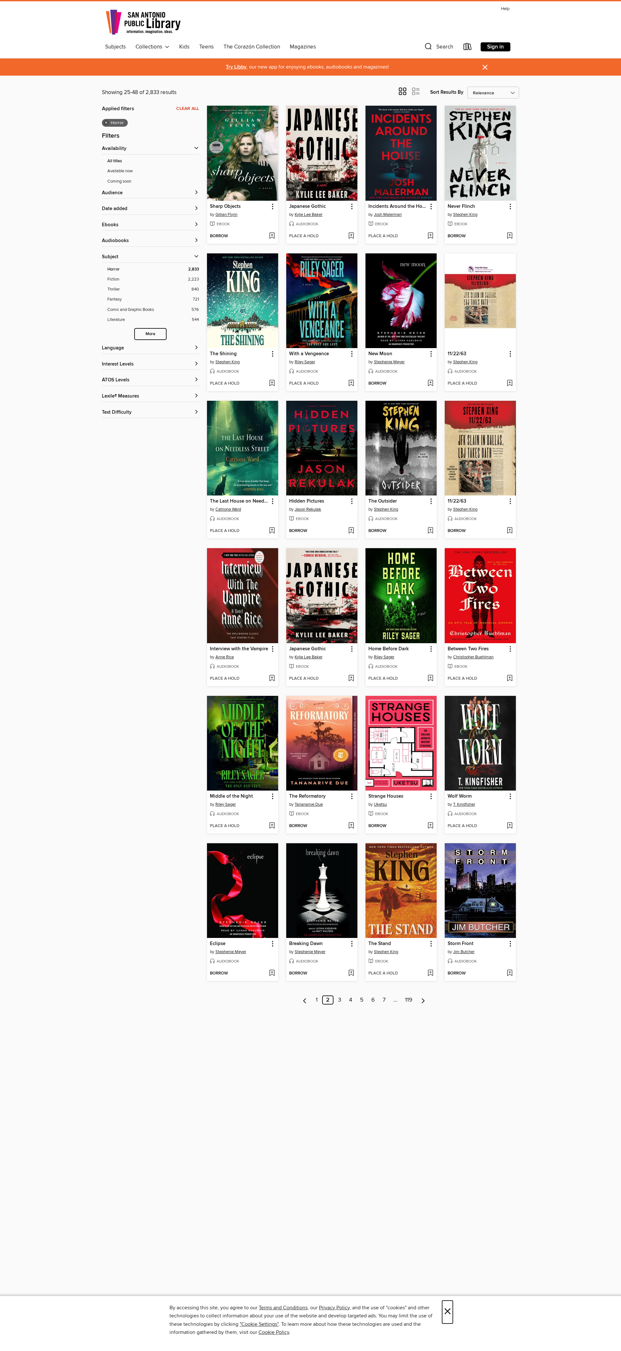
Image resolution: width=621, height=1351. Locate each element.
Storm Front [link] (461, 944)
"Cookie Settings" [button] (259, 1324)
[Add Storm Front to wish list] (510, 973)
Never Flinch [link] (461, 206)
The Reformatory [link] (307, 796)
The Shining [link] (223, 354)
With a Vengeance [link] (309, 354)
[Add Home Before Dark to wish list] (430, 679)
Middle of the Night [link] (231, 796)
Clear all (187, 109)
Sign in (495, 46)
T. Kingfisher (464, 804)
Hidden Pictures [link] (306, 501)
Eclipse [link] (217, 944)
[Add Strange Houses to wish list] (430, 826)
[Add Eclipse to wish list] (272, 973)
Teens (206, 46)
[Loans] (467, 48)
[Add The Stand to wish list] (430, 973)
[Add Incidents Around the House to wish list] (430, 236)
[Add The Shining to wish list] (272, 383)
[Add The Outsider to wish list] (430, 531)
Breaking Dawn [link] (306, 944)
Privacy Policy (334, 1307)
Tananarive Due (309, 804)
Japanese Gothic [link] (307, 206)
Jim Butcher (463, 951)
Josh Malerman (388, 214)
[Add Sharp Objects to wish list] (272, 236)
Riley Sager (305, 362)
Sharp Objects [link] (225, 206)
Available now (120, 171)
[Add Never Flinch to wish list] (510, 236)
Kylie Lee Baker (308, 214)
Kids (184, 46)
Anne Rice (224, 657)
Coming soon (119, 181)
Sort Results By (446, 92)
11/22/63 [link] (457, 354)
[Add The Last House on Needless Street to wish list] (272, 531)
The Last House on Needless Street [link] (239, 501)
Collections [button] (150, 46)
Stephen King (465, 214)
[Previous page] (305, 1000)
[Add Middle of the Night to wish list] (272, 826)
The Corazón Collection (251, 46)
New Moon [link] (380, 354)
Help (505, 8)
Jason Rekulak (308, 509)
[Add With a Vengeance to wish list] (351, 383)
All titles (114, 161)
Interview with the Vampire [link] (239, 649)
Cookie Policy (273, 1332)
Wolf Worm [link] (460, 796)
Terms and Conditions (283, 1307)
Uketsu (380, 804)
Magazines (303, 46)
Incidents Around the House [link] (398, 206)
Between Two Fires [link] (468, 649)
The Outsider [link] (382, 501)
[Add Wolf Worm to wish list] (510, 826)
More (150, 334)
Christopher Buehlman (473, 657)
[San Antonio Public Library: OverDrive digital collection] (143, 22)
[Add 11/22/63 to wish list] (510, 383)
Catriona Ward (228, 509)
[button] (438, 48)
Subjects (115, 46)
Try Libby (236, 67)
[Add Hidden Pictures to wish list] (351, 531)
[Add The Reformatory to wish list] (351, 826)
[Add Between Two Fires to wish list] (510, 679)
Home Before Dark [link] (388, 649)
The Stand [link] (379, 944)
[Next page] (423, 1000)
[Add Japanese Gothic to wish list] (351, 236)
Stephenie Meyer (389, 362)
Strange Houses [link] (385, 796)
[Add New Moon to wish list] (430, 383)
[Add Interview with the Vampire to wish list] (272, 679)
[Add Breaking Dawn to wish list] (351, 973)
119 (408, 1000)
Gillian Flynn (226, 214)
